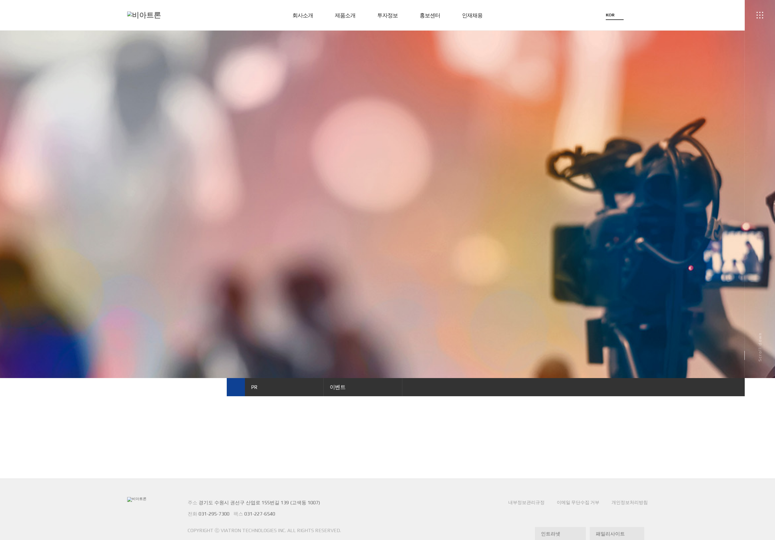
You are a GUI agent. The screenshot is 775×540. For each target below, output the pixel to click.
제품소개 (345, 15)
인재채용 (472, 15)
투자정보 (387, 15)
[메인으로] (236, 387)
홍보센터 (430, 15)
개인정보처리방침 (630, 502)
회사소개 (302, 15)
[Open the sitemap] (760, 15)
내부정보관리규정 (526, 502)
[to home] (144, 15)
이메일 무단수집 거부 (578, 502)
